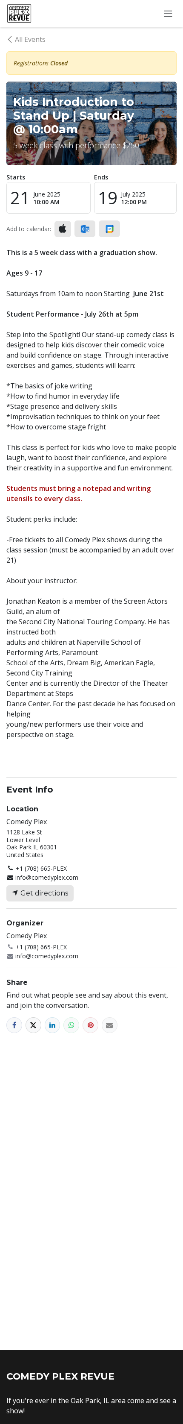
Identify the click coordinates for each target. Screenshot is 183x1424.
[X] (33, 1025)
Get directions (43, 893)
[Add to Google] (109, 228)
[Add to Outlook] (84, 228)
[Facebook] (14, 1025)
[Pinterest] (90, 1025)
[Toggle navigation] (168, 14)
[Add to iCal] (62, 229)
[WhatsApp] (71, 1025)
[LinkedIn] (52, 1025)
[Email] (109, 1025)
